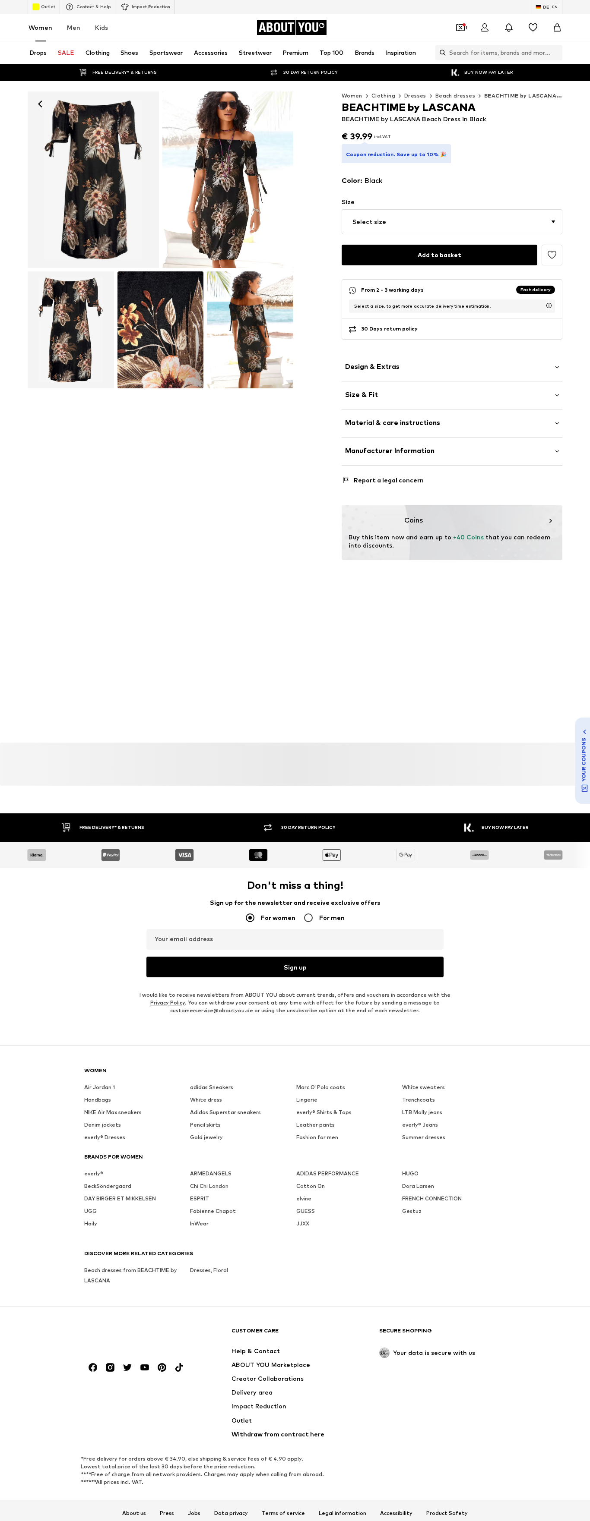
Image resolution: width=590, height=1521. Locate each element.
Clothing (383, 95)
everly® (93, 1173)
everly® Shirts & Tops (324, 1112)
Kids (101, 27)
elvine (303, 1198)
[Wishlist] (533, 27)
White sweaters (423, 1087)
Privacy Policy (167, 1002)
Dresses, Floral (209, 1270)
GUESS (305, 1211)
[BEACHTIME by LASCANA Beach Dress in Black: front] (93, 179)
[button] (452, 221)
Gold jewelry (206, 1137)
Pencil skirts (205, 1124)
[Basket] (557, 27)
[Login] (484, 27)
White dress (206, 1099)
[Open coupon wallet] (460, 27)
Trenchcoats (418, 1099)
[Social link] (93, 1367)
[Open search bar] (440, 53)
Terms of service (283, 1513)
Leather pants (315, 1124)
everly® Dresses (104, 1137)
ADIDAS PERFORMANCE (327, 1173)
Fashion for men (317, 1137)
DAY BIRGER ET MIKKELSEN (120, 1198)
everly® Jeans (420, 1124)
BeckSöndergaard (107, 1186)
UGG (90, 1211)
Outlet (48, 6)
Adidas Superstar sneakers (225, 1112)
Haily (90, 1223)
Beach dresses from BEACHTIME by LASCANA (130, 1275)
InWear (199, 1223)
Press (167, 1513)
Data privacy (231, 1513)
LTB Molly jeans (422, 1112)
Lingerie (306, 1099)
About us (134, 1513)
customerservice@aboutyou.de (211, 1010)
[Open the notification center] (509, 27)
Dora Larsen (418, 1186)
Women (40, 27)
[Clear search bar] (556, 52)
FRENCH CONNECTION (432, 1198)
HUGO (410, 1173)
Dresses (415, 95)
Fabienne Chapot (213, 1211)
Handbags (97, 1099)
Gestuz (412, 1211)
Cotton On (310, 1186)
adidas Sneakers (211, 1087)
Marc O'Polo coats (320, 1087)
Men (73, 27)
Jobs (194, 1513)
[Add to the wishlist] (552, 255)
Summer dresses (423, 1137)
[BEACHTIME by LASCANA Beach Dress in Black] (71, 329)
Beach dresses (455, 95)
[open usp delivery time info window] (549, 305)
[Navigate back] (40, 104)
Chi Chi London (209, 1186)
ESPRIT (199, 1198)
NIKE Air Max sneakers (113, 1112)
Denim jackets (102, 1124)
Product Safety (447, 1513)
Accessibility (396, 1513)
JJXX (302, 1223)
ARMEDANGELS (211, 1173)
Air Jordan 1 (99, 1087)
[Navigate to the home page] (131, 1335)
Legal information (342, 1513)
